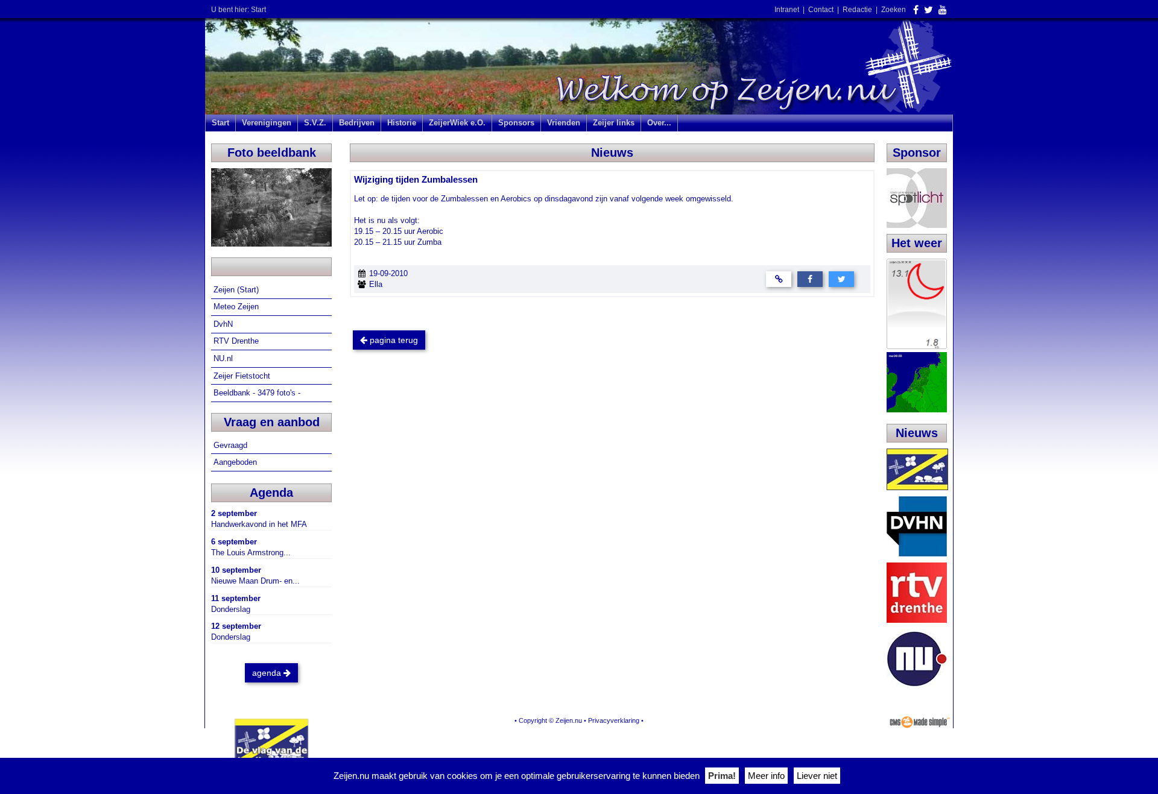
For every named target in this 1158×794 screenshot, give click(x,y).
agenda (267, 673)
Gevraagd (232, 445)
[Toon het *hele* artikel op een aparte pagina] (778, 278)
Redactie (857, 9)
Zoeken (893, 9)
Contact (821, 9)
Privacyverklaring (613, 720)
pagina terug (392, 340)
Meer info (766, 775)
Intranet (786, 9)
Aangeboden (236, 462)
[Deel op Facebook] (810, 278)
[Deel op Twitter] (841, 278)
